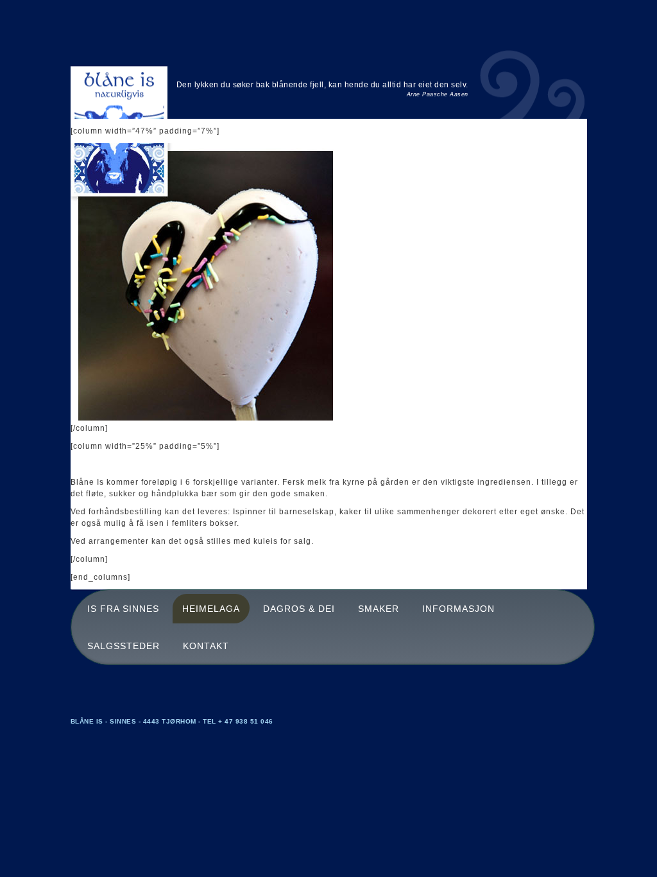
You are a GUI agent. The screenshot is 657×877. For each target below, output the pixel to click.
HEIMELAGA (211, 608)
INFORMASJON (458, 608)
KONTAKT (206, 646)
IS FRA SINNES (123, 608)
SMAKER (378, 608)
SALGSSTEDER (123, 646)
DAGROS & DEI (299, 608)
